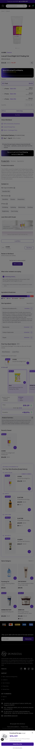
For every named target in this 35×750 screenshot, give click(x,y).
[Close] (32, 732)
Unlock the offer (17, 744)
